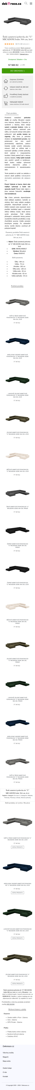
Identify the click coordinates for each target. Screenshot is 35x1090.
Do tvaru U (17, 795)
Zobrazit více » (24, 54)
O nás (5, 1072)
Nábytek (30, 795)
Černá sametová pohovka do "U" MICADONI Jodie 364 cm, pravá (17, 545)
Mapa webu (7, 1061)
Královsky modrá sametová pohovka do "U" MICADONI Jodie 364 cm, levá (17, 356)
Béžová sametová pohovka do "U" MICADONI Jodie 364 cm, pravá (17, 621)
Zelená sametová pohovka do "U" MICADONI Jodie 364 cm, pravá (17, 660)
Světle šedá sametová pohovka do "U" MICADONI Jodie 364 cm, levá (17, 317)
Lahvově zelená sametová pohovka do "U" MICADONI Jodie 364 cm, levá (17, 395)
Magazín (5, 1057)
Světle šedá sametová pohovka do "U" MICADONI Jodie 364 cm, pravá (17, 777)
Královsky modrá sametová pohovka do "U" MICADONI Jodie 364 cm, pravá (17, 738)
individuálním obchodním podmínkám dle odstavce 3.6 (17, 178)
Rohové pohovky (26, 797)
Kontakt (5, 1076)
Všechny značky (8, 1053)
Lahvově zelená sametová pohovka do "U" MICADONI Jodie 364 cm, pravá (17, 699)
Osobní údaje (7, 1068)
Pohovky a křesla (15, 797)
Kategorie (24, 795)
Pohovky (6, 797)
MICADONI (16, 52)
